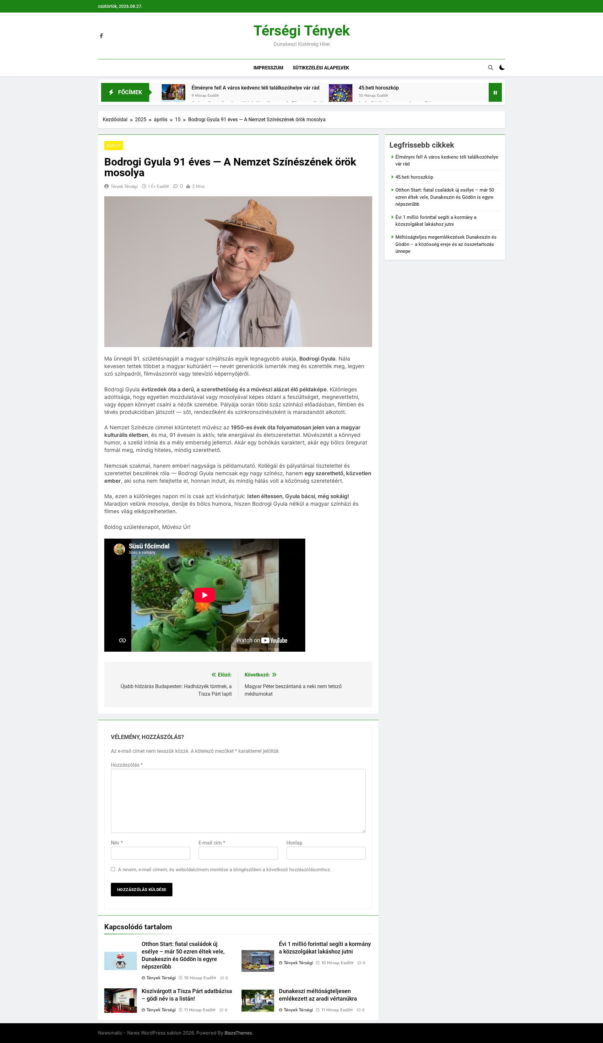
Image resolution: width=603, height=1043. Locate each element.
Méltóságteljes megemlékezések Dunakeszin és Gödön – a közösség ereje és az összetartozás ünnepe (446, 244)
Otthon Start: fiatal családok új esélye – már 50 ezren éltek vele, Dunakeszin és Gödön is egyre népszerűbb (444, 197)
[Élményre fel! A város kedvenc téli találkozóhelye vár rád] (173, 96)
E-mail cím (211, 843)
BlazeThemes (238, 1032)
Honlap (294, 843)
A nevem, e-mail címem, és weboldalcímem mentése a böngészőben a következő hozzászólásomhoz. (224, 869)
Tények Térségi (124, 186)
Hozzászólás (127, 765)
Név (117, 843)
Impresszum (268, 68)
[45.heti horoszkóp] (340, 96)
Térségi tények (301, 30)
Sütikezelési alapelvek (321, 68)
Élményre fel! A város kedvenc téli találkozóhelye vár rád (255, 88)
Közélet (113, 145)
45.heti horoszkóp (379, 88)
